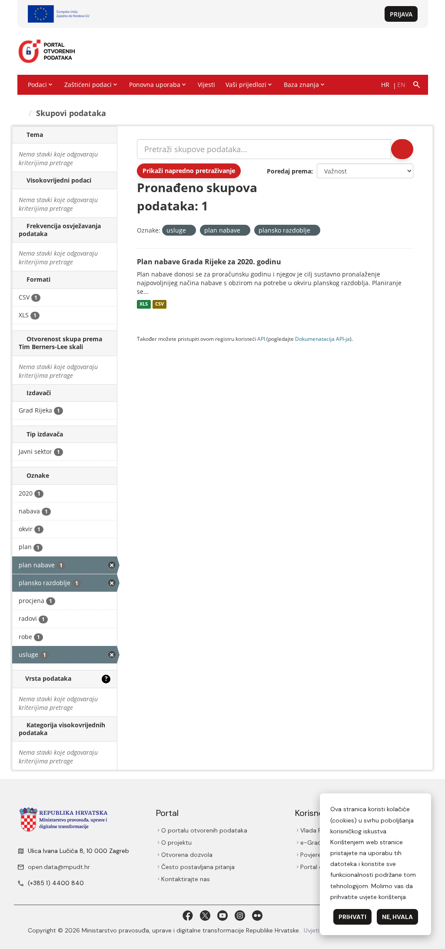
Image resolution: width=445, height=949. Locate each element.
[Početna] (21, 113)
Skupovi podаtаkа (71, 113)
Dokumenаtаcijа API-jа (322, 338)
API (261, 338)
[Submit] (402, 149)
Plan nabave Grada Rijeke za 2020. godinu (209, 261)
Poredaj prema (289, 171)
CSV (159, 304)
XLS (143, 304)
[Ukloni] (190, 230)
